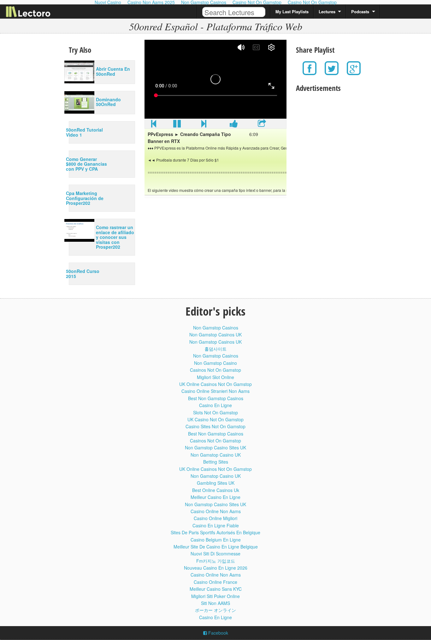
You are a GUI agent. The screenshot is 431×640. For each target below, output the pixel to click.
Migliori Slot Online (215, 377)
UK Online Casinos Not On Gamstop (215, 384)
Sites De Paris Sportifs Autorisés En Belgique (215, 532)
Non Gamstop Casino (215, 363)
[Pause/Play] (177, 125)
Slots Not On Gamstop (215, 412)
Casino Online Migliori (215, 518)
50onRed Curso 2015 (82, 273)
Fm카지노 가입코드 (215, 561)
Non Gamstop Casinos (215, 327)
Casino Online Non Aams (216, 511)
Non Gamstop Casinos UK (215, 334)
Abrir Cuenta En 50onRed (113, 71)
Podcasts (360, 12)
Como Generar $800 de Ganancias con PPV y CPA (86, 164)
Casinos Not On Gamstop (215, 370)
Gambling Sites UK (215, 483)
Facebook (217, 633)
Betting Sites (215, 462)
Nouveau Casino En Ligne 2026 (215, 568)
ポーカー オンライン (215, 610)
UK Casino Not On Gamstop (215, 419)
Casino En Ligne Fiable (215, 525)
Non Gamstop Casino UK (216, 455)
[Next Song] (203, 125)
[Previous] (153, 125)
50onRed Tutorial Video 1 (84, 132)
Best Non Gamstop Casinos (215, 398)
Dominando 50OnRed (108, 101)
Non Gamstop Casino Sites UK (215, 447)
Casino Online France (215, 582)
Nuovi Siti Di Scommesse (215, 553)
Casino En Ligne (215, 405)
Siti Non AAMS (215, 603)
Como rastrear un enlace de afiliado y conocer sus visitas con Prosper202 (115, 237)
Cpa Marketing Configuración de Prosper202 (84, 198)
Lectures (327, 12)
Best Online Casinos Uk (215, 490)
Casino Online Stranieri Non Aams (215, 391)
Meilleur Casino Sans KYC (216, 589)
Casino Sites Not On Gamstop (215, 426)
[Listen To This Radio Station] (262, 125)
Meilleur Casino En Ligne (215, 497)
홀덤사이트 (215, 349)
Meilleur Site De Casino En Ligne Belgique (216, 546)
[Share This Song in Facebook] (234, 125)
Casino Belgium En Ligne (216, 539)
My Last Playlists (292, 12)
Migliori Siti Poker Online (215, 596)
